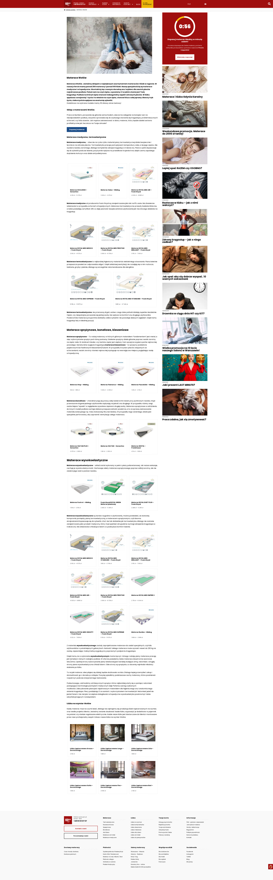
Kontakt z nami (80, 829)
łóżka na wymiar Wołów (116, 717)
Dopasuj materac (77, 129)
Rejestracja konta (164, 825)
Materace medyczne (109, 837)
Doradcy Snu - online (138, 864)
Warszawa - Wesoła (137, 851)
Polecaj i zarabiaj (164, 835)
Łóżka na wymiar (136, 822)
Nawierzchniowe (108, 825)
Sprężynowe (107, 827)
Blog (138, 4)
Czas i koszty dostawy (71, 851)
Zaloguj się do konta (165, 822)
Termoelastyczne (108, 822)
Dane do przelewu (192, 835)
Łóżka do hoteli (135, 835)
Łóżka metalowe (136, 830)
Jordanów (134, 862)
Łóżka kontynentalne (137, 825)
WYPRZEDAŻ (147, 4)
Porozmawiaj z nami (80, 836)
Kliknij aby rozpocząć (184, 57)
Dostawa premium (70, 854)
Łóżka (104, 4)
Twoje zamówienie (165, 827)
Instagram (190, 854)
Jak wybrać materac (193, 825)
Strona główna (70, 10)
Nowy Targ (134, 857)
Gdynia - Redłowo (137, 854)
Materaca (116, 4)
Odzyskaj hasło (164, 830)
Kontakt (127, 4)
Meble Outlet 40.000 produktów (141, 867)
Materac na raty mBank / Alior (113, 857)
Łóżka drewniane (136, 827)
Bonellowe (106, 830)
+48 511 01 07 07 (79, 4)
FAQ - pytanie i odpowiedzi (195, 822)
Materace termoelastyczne (79, 261)
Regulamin (190, 830)
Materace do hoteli (109, 835)
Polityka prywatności (193, 832)
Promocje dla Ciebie (165, 832)
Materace (92, 4)
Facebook (190, 851)
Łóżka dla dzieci (136, 832)
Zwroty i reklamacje (193, 827)
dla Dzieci (106, 832)
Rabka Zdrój (135, 859)
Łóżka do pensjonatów (138, 837)
